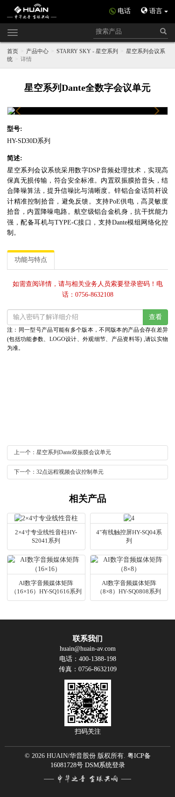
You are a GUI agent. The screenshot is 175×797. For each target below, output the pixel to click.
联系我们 (88, 638)
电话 (124, 10)
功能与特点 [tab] (30, 259)
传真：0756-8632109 (88, 669)
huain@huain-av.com (88, 648)
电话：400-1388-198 (87, 658)
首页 (12, 51)
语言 (155, 10)
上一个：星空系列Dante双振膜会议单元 (62, 452)
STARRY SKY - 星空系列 (87, 51)
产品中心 (37, 51)
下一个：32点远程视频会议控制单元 (59, 472)
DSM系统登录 (105, 765)
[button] (18, 111)
